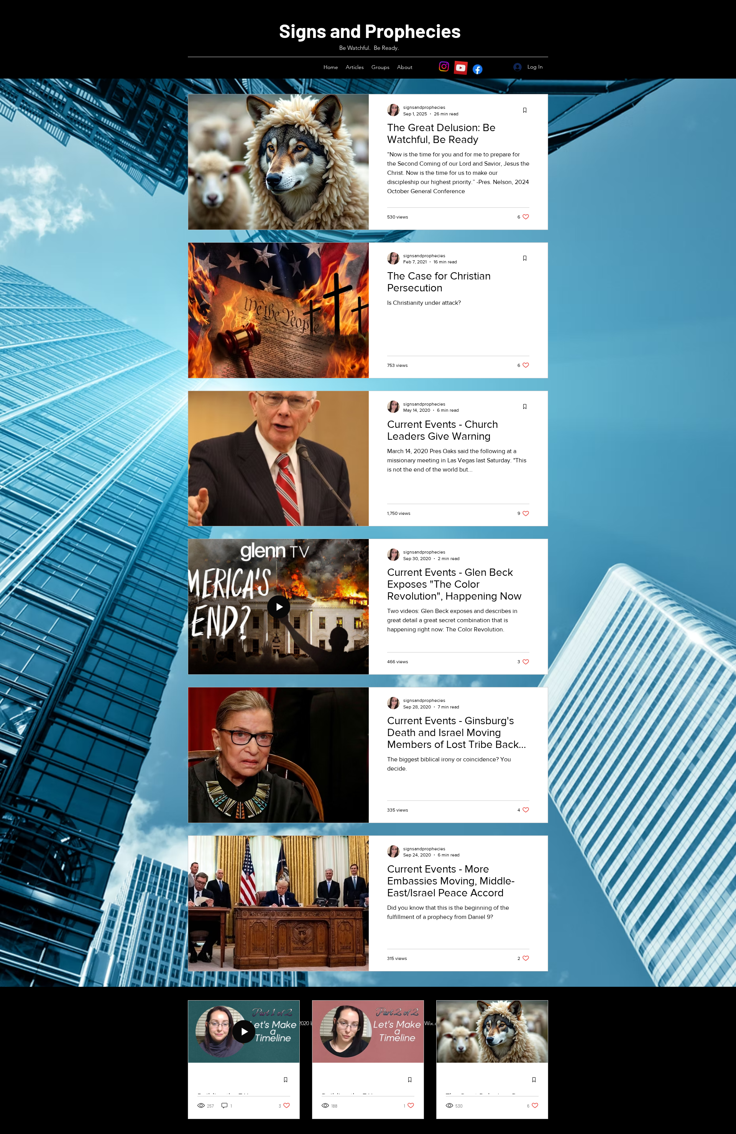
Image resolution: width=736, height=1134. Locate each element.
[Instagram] (443, 67)
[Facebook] (477, 67)
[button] (355, 67)
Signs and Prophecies (370, 30)
